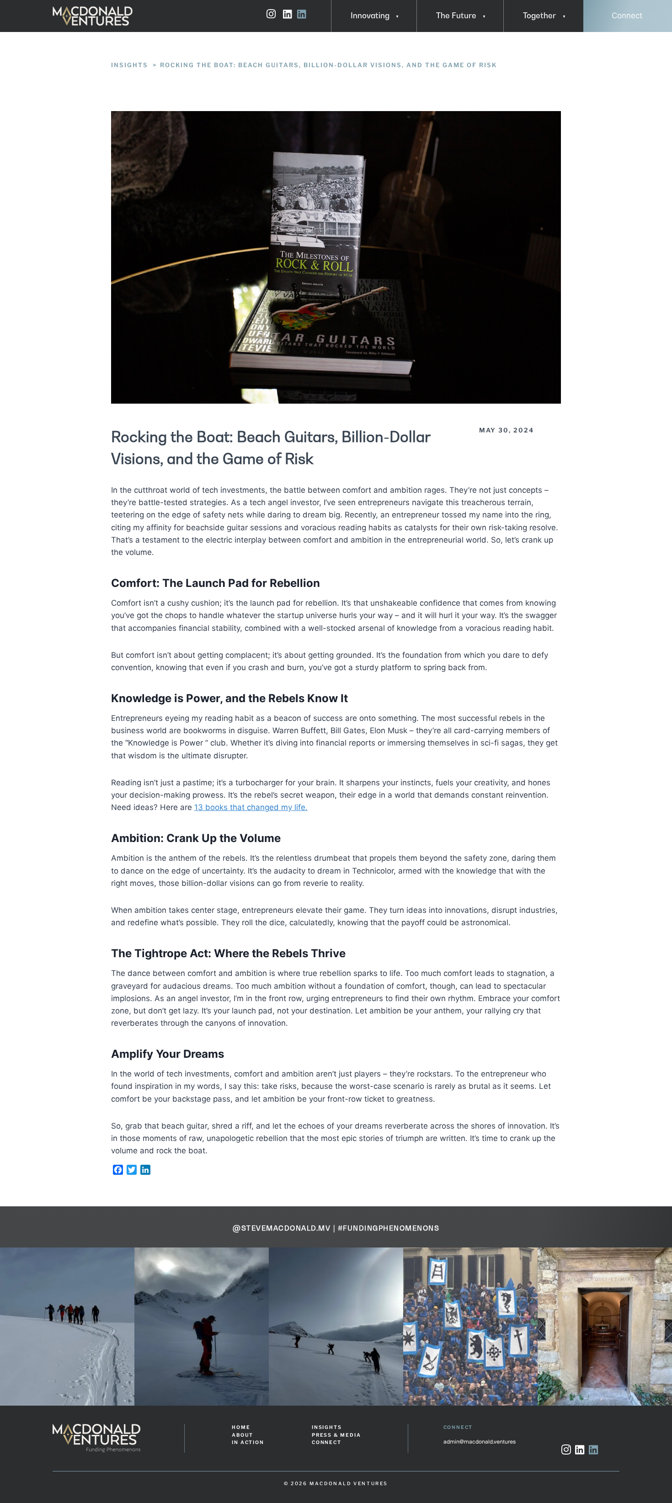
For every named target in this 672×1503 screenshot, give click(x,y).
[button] (394, 16)
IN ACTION (248, 1442)
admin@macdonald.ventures (479, 1442)
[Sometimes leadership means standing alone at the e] (68, 1326)
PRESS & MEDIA (336, 1435)
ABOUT (242, 1435)
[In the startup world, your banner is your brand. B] (337, 1326)
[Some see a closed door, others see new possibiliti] (471, 1326)
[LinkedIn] (579, 1451)
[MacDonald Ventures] (93, 16)
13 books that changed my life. (251, 807)
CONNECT (326, 1442)
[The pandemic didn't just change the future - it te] (202, 1326)
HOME (241, 1427)
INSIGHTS (326, 1427)
